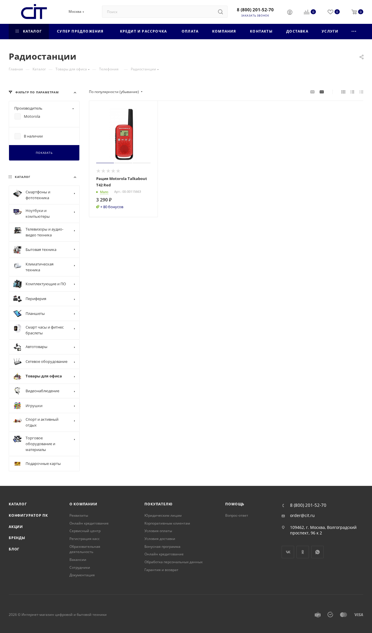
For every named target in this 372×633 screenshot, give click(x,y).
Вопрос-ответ (236, 515)
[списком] (352, 92)
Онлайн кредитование (89, 523)
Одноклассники (302, 552)
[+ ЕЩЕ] (354, 31)
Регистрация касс (84, 538)
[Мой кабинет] (289, 12)
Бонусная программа (162, 546)
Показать (44, 153)
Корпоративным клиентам (167, 523)
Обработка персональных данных (173, 561)
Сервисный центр (85, 530)
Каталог (18, 504)
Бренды (17, 537)
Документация (82, 575)
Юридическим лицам (163, 515)
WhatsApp (317, 552)
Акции (16, 526)
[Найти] (220, 12)
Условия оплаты (158, 530)
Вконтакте (288, 552)
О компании (83, 504)
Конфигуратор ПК (28, 515)
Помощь (234, 504)
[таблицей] (361, 92)
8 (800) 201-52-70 (255, 10)
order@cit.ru (302, 515)
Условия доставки (159, 538)
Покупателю (158, 504)
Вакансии (77, 559)
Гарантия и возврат (161, 569)
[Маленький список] (312, 92)
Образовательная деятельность (84, 549)
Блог (14, 549)
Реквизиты (78, 515)
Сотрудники (79, 567)
